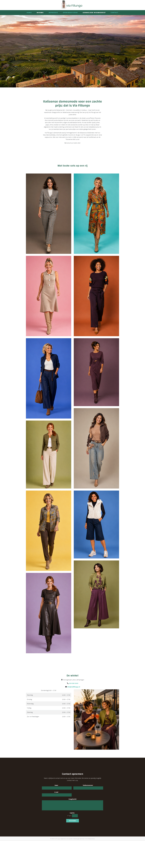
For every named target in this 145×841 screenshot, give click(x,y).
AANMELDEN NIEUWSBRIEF (94, 12)
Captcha (72, 813)
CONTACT (114, 12)
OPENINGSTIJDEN (70, 12)
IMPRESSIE (53, 12)
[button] (11, 51)
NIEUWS (40, 12)
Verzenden (72, 820)
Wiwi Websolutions (90, 838)
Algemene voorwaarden (67, 838)
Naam (57, 785)
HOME (29, 12)
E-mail (56, 792)
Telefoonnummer (88, 785)
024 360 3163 (73, 683)
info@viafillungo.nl (73, 687)
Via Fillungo (57, 838)
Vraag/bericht (72, 799)
